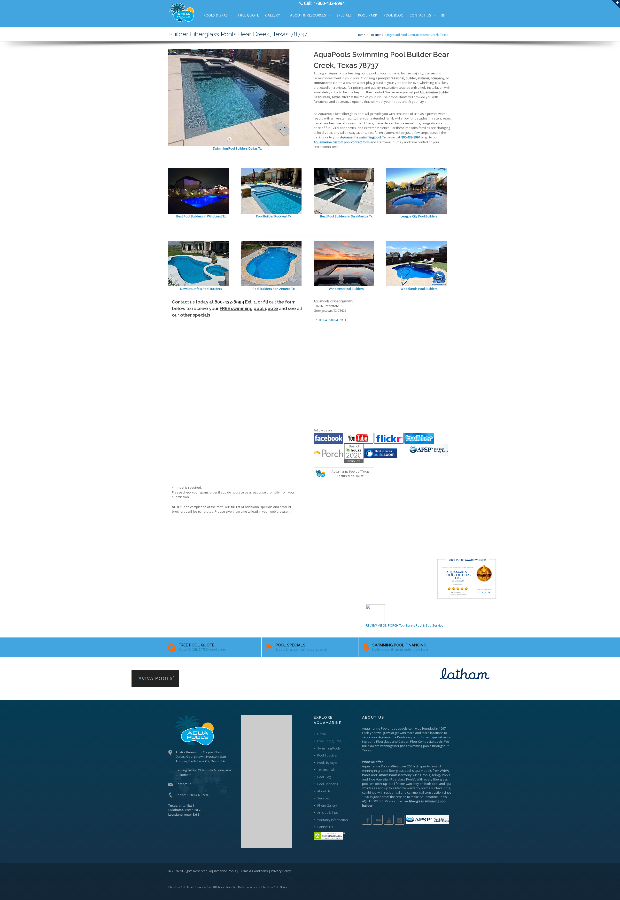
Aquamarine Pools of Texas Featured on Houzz (350, 474)
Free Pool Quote (329, 741)
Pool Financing (327, 784)
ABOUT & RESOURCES (308, 15)
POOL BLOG (393, 15)
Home (361, 35)
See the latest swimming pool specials (301, 649)
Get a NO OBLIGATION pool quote (202, 649)
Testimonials (326, 769)
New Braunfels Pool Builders (201, 289)
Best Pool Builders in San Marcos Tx (346, 216)
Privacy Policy (281, 871)
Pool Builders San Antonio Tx (274, 289)
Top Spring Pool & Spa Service (421, 625)
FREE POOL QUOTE (196, 645)
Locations (376, 35)
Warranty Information (332, 820)
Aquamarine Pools (375, 728)
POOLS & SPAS (215, 15)
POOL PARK (367, 15)
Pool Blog (324, 777)
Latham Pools (387, 775)
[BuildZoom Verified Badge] (380, 453)
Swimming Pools (328, 748)
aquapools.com (403, 728)
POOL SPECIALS (290, 645)
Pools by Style (327, 762)
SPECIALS (344, 15)
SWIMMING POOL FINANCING (399, 645)
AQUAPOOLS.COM (375, 801)
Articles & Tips (327, 812)
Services (323, 798)
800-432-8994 (229, 301)
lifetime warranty (406, 783)
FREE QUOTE (248, 15)
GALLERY (272, 15)
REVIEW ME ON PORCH (382, 625)
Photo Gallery (327, 805)
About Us (323, 791)
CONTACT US (420, 15)
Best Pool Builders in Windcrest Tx (201, 216)
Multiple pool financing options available (400, 649)
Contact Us (183, 784)
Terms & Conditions (253, 871)
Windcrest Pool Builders (346, 289)
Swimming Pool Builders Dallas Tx (237, 148)
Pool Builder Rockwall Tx (273, 216)
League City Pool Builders (419, 216)
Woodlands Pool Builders (419, 289)
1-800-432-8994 (197, 795)
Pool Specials (327, 755)
